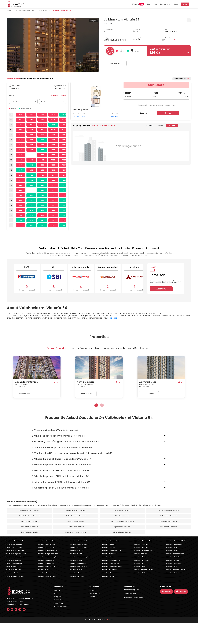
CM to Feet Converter (122, 516)
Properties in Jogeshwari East (16, 554)
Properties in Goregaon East (111, 550)
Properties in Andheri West (46, 541)
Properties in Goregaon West (143, 550)
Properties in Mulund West (78, 566)
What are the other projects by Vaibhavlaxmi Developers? (63, 447)
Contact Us (57, 600)
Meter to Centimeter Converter (29, 516)
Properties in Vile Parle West (47, 576)
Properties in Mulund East (46, 566)
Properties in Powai (76, 570)
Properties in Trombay (109, 573)
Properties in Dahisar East (46, 547)
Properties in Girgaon (77, 550)
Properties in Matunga (173, 563)
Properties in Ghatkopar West (48, 550)
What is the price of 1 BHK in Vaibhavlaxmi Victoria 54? (60, 476)
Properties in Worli (108, 576)
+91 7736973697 (130, 593)
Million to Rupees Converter (122, 532)
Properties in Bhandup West (175, 541)
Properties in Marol (140, 563)
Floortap (92, 597)
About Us (57, 590)
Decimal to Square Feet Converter (122, 521)
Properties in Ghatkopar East (15, 550)
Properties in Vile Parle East (14, 576)
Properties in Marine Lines (110, 563)
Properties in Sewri (12, 573)
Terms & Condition (60, 606)
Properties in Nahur (140, 566)
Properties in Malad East (46, 563)
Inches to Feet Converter (75, 521)
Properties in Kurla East (173, 557)
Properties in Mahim (172, 560)
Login (185, 4)
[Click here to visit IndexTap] (16, 4)
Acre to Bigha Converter (29, 527)
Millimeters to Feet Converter (75, 511)
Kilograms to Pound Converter (75, 532)
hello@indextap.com (131, 590)
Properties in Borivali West (78, 544)
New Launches (165, 4)
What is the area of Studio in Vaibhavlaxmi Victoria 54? (61, 458)
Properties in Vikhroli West (174, 573)
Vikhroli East (43, 10)
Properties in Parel (44, 570)
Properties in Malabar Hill (14, 563)
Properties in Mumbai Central (112, 566)
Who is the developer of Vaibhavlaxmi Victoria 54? (59, 435)
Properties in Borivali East (46, 544)
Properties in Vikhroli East (142, 573)
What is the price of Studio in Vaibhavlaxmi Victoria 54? (61, 464)
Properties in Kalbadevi (109, 554)
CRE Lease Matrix (94, 593)
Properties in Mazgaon (13, 566)
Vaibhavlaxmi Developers (25, 10)
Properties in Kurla (140, 557)
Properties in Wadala (77, 576)
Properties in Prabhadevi (110, 570)
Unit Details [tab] (156, 85)
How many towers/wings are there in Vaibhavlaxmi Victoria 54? (65, 441)
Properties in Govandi (173, 550)
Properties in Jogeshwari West (48, 554)
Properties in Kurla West (13, 560)
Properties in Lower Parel (46, 560)
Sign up (168, 113)
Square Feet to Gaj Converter (29, 511)
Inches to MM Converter (168, 527)
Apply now (161, 289)
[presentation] (96, 405)
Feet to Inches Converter (168, 521)
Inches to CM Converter (29, 521)
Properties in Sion (43, 573)
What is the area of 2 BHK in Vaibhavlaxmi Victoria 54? (61, 482)
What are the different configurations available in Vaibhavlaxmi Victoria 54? (72, 453)
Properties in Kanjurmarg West (80, 557)
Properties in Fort (171, 547)
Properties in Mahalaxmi (142, 560)
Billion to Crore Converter (29, 532)
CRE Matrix (92, 590)
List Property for (182, 79)
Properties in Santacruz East (143, 570)
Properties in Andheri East (14, 541)
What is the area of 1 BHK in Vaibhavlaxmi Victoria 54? (60, 470)
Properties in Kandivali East (175, 554)
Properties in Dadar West (14, 547)
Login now (144, 113)
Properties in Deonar (108, 547)
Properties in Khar (107, 557)
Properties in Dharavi (141, 547)
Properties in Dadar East (174, 544)
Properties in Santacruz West (175, 570)
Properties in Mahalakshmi (111, 560)
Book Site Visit (115, 63)
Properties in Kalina (140, 554)
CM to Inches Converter (122, 511)
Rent (155, 4)
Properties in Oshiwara (13, 570)
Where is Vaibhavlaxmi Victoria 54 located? (55, 430)
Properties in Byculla (109, 544)
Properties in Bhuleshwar (14, 544)
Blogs (176, 4)
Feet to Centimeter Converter (76, 516)
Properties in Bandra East (78, 541)
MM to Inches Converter (168, 516)
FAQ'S (55, 593)
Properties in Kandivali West (15, 557)
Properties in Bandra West (110, 541)
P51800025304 (58, 95)
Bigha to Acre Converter (122, 527)
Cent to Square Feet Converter (168, 511)
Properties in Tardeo (76, 573)
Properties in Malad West (78, 563)
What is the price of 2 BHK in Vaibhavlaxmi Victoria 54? (61, 487)
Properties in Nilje (171, 566)
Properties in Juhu (76, 554)
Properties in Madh (76, 560)
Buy (148, 4)
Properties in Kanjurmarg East (48, 557)
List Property (137, 4)
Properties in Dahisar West (78, 547)
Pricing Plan (58, 597)
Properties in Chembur (141, 544)
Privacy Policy (58, 603)
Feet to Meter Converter (76, 527)
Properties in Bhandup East (143, 541)
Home (9, 10)
